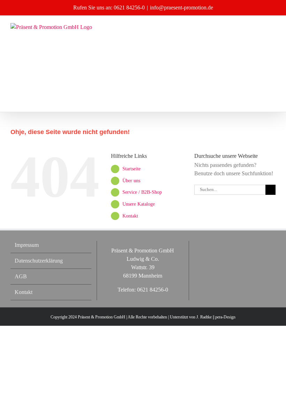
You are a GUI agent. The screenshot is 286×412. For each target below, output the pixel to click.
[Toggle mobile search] (260, 26)
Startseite (131, 168)
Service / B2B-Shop (142, 192)
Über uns (131, 180)
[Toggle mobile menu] (273, 26)
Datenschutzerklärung (39, 261)
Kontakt (130, 216)
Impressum (27, 245)
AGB (21, 276)
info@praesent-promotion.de (181, 7)
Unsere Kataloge (138, 204)
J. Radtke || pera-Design (215, 317)
